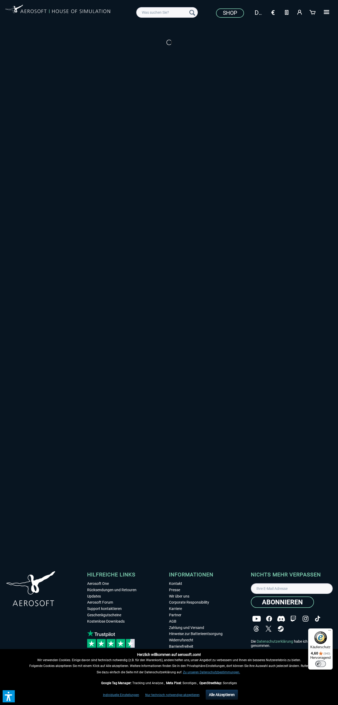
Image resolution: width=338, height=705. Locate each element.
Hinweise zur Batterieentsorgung (196, 634)
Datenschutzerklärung (275, 641)
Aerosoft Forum (100, 602)
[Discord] (281, 618)
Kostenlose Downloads (106, 621)
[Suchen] (192, 12)
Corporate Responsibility (189, 602)
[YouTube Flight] (256, 618)
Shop (230, 13)
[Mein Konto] (299, 12)
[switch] (320, 664)
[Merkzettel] (286, 12)
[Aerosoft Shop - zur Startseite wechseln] (57, 11)
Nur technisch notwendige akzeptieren (172, 695)
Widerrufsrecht (181, 640)
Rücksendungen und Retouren (112, 590)
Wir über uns (179, 596)
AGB (172, 621)
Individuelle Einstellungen (121, 695)
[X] (268, 629)
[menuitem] (167, 12)
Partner (175, 615)
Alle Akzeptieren (222, 695)
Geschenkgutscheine (104, 615)
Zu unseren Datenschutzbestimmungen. (211, 672)
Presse (174, 590)
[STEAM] (281, 629)
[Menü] (329, 631)
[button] (9, 696)
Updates (94, 596)
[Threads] (256, 629)
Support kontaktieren (104, 609)
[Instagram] (305, 618)
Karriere (175, 609)
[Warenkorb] (313, 12)
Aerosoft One (98, 583)
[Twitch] (293, 618)
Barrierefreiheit (181, 646)
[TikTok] (317, 618)
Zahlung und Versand (186, 628)
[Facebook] (269, 618)
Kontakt (175, 583)
